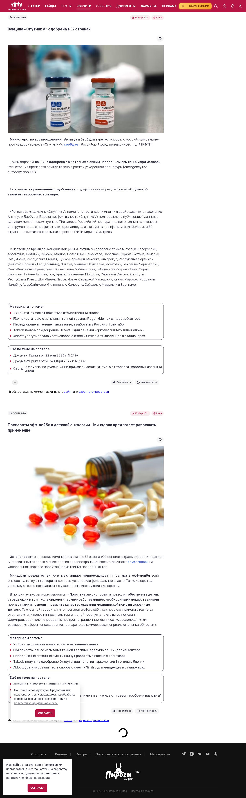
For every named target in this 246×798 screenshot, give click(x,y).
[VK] (200, 754)
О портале (38, 754)
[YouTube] (207, 754)
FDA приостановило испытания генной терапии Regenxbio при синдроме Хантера (76, 318)
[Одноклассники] (215, 754)
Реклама (169, 6)
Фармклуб (149, 6)
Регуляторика (18, 17)
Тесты (66, 6)
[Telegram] (184, 754)
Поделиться (124, 382)
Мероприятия (160, 754)
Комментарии (149, 382)
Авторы (81, 754)
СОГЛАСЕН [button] (37, 787)
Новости (84, 6)
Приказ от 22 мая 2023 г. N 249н (46, 355)
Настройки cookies (142, 791)
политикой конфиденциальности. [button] (28, 777)
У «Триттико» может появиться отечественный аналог (56, 313)
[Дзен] (192, 754)
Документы (126, 6)
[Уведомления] (232, 6)
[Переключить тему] (240, 6)
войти (68, 392)
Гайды (50, 6)
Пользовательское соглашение (118, 754)
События (103, 6)
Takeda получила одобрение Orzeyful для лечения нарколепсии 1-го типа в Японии (78, 330)
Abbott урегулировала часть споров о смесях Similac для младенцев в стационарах (79, 336)
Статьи (34, 6)
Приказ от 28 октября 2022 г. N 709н (49, 361)
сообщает (72, 144)
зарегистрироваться (94, 392)
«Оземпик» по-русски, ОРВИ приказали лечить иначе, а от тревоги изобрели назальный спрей (87, 368)
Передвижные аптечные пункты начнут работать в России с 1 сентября (69, 324)
